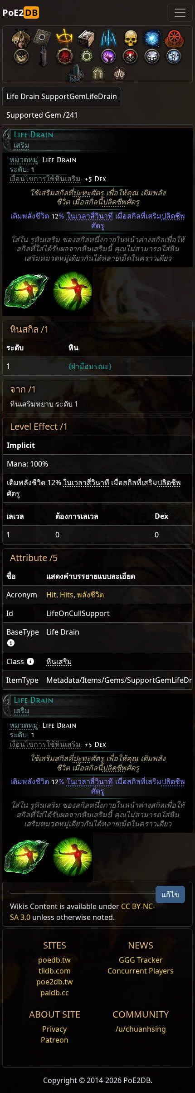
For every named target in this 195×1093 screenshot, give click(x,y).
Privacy (54, 1029)
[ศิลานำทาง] (43, 36)
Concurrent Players (140, 971)
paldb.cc (54, 993)
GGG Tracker (141, 960)
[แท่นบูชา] (65, 36)
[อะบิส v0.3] (87, 54)
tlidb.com (55, 971)
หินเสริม (59, 661)
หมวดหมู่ (24, 160)
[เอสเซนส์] (108, 36)
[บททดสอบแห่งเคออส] (119, 72)
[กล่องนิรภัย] (87, 36)
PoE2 (20, 12)
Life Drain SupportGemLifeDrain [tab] (61, 96)
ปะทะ (82, 193)
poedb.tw (54, 960)
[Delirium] (152, 54)
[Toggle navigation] (180, 13)
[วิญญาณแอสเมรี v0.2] (152, 36)
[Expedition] (174, 54)
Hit (51, 595)
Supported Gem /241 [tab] (42, 115)
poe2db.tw (54, 982)
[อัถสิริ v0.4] (21, 36)
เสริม (21, 145)
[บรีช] (108, 54)
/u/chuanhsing (141, 1029)
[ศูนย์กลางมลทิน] (65, 54)
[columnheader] (34, 347)
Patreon (54, 1040)
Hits (66, 595)
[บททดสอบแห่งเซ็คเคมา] (97, 72)
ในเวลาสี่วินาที (90, 216)
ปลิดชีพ (114, 202)
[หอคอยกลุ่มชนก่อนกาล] (43, 54)
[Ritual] (130, 54)
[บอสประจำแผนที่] (21, 54)
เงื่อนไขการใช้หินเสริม (45, 179)
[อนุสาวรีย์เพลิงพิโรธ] (76, 72)
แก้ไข (170, 894)
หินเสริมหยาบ (32, 404)
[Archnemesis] (130, 36)
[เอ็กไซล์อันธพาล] (174, 36)
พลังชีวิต (90, 595)
